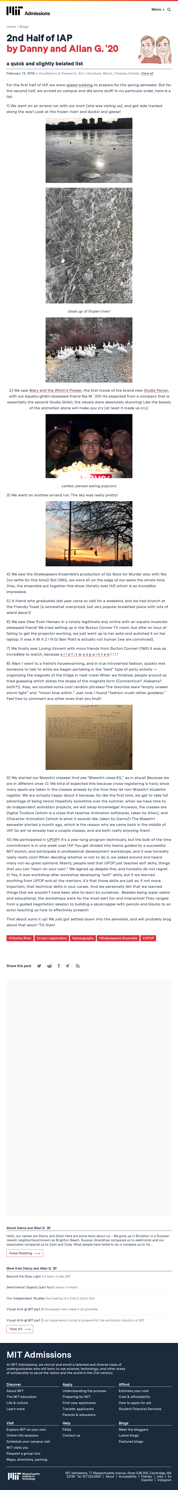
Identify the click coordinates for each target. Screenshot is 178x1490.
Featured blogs (131, 1441)
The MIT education (21, 1397)
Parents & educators (79, 1415)
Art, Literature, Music (95, 73)
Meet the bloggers (133, 1429)
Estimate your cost (134, 1391)
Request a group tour (24, 1453)
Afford (124, 1384)
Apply (68, 1384)
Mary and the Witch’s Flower (55, 390)
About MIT (15, 1391)
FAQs (67, 1429)
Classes (120, 73)
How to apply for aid (135, 1403)
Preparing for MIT (77, 1397)
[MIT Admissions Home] (28, 9)
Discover (14, 1384)
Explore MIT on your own (26, 1429)
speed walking (79, 85)
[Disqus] (89, 1041)
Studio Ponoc (156, 390)
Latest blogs (129, 1435)
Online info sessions (22, 1435)
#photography (83, 938)
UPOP (52, 839)
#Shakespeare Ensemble (118, 938)
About (109, 1476)
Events (134, 73)
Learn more (16, 1409)
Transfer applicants (78, 1409)
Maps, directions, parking (27, 1459)
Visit (10, 1423)
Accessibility (128, 1476)
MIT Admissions (39, 1354)
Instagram (164, 1480)
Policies (146, 1476)
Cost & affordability (134, 1397)
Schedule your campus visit (28, 1441)
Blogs (24, 27)
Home (11, 27)
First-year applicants (79, 1403)
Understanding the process (84, 1391)
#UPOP (148, 938)
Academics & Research (58, 73)
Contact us (71, 1435)
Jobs (160, 1476)
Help (66, 1423)
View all (147, 73)
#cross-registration (52, 938)
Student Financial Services (140, 1409)
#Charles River (20, 938)
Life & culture (17, 1403)
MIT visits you (17, 1447)
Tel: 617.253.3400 (89, 1476)
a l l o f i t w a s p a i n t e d (84, 654)
